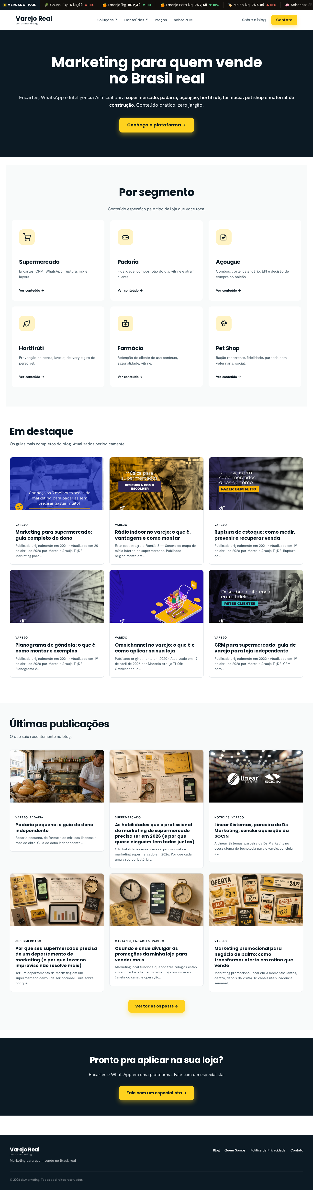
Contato (284, 19)
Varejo (21, 525)
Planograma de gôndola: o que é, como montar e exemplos (56, 648)
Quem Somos (235, 1150)
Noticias (222, 817)
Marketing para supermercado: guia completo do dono (53, 535)
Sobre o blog (254, 19)
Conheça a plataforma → (156, 125)
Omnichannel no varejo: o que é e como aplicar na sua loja (155, 648)
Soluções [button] (107, 19)
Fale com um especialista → (156, 1093)
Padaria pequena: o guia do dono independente (54, 827)
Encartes (141, 941)
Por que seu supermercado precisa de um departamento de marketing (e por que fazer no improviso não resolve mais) (56, 957)
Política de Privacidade (268, 1150)
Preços (161, 19)
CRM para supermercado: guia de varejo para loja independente (255, 648)
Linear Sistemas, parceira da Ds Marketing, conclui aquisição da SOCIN (251, 830)
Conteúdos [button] (136, 19)
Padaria (36, 817)
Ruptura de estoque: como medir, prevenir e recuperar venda (254, 535)
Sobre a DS (183, 19)
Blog (216, 1150)
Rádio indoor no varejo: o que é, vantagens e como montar (153, 535)
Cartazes (123, 941)
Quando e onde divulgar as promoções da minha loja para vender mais (151, 954)
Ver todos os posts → (156, 1006)
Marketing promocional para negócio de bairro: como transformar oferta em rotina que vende (253, 957)
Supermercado (128, 817)
